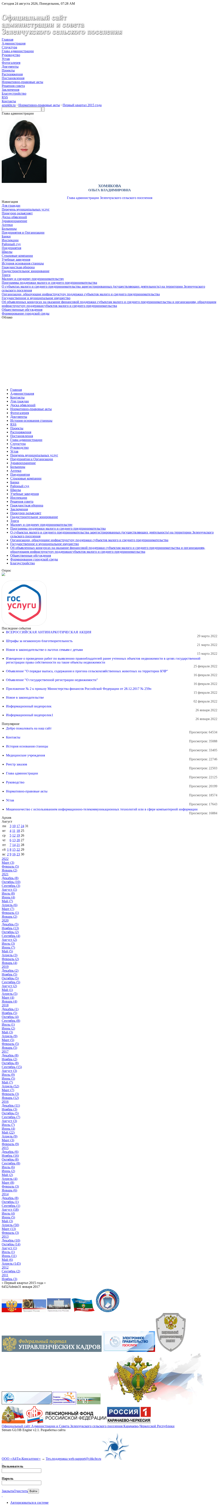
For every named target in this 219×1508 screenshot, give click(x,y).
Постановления (13, 78)
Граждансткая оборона (18, 267)
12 (14, 835)
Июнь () (8, 897)
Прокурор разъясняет (17, 213)
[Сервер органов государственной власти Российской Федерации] (12, 1311)
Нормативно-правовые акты (22, 82)
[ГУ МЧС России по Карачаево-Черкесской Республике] (13, 1422)
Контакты (9, 101)
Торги (6, 275)
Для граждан (11, 205)
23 (18, 854)
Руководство (11, 55)
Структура (9, 47)
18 (18, 830)
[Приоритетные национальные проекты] (27, 1403)
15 (14, 849)
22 (18, 849)
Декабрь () (10, 878)
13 (14, 840)
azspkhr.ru (9, 105)
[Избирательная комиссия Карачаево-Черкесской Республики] (107, 1311)
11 (13, 830)
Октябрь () (11, 882)
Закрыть (8, 1491)
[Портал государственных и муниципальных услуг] (128, 1351)
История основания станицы (23, 263)
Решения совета (13, 86)
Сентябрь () (11, 886)
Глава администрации (18, 51)
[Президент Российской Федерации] (34, 1311)
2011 (5, 1275)
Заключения (10, 89)
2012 (5, 1267)
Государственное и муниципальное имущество (36, 298)
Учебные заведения (16, 259)
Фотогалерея (11, 62)
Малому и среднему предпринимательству (33, 279)
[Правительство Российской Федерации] (59, 1311)
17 (18, 826)
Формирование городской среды (25, 313)
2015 (5, 1148)
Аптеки (7, 225)
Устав (6, 59)
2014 (5, 1194)
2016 (5, 1101)
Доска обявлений (14, 217)
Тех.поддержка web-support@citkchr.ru (73, 1458)
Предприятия (11, 248)
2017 (5, 1051)
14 (14, 845)
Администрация (13, 43)
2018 (5, 1005)
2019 (5, 966)
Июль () (8, 893)
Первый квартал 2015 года (82, 105)
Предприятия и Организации (23, 232)
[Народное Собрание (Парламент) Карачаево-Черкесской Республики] (83, 1311)
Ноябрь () (10, 928)
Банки (6, 236)
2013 (5, 1236)
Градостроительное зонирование (25, 271)
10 (14, 826)
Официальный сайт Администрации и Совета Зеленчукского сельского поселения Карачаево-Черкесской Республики (88, 1426)
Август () (9, 889)
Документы (10, 66)
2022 (5, 859)
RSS (5, 97)
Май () (7, 901)
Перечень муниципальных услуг (26, 209)
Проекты (8, 70)
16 (14, 854)
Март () (8, 862)
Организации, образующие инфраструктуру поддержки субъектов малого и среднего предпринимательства (81, 294)
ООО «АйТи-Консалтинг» (21, 1458)
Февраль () (10, 866)
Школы (7, 252)
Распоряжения (12, 74)
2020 (5, 920)
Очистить (21, 1491)
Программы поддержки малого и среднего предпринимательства (49, 282)
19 (18, 835)
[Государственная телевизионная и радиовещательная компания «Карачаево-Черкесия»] (129, 1422)
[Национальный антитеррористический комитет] (171, 1351)
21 (18, 845)
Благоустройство (14, 93)
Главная (7, 39)
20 (18, 840)
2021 (5, 874)
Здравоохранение (14, 221)
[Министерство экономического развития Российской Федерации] (89, 1403)
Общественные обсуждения (22, 309)
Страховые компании (17, 255)
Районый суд (11, 244)
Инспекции (10, 240)
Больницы (9, 228)
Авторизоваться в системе (29, 1502)
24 (22, 826)
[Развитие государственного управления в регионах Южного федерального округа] (64, 1403)
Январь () (9, 870)
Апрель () (9, 905)
